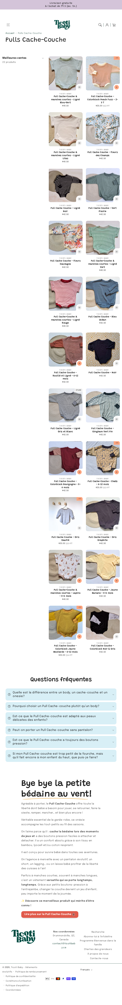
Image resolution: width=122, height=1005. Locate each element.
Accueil (10, 33)
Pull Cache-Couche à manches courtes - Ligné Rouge (65, 320)
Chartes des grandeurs (98, 949)
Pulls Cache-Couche (30, 33)
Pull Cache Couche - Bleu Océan (102, 318)
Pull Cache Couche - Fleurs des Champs (103, 154)
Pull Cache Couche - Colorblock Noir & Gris (102, 647)
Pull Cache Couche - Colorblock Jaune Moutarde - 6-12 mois (65, 649)
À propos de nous (98, 954)
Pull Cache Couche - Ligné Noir (65, 210)
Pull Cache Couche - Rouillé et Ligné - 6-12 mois (65, 376)
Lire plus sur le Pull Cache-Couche (47, 914)
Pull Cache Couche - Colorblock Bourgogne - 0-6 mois (65, 484)
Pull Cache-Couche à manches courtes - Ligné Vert (102, 264)
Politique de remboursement (31, 972)
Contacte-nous (99, 958)
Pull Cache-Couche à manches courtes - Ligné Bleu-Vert (65, 99)
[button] (8, 24)
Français (85, 970)
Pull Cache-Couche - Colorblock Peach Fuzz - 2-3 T (102, 99)
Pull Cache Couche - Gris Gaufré (65, 539)
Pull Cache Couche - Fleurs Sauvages (65, 262)
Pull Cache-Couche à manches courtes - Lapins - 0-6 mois (65, 593)
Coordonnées (13, 990)
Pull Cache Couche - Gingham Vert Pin (102, 430)
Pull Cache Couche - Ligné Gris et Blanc (65, 430)
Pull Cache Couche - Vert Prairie (102, 210)
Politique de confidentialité (21, 976)
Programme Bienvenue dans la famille (98, 943)
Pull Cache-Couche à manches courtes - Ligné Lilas (65, 155)
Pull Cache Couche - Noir (102, 373)
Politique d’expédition (17, 986)
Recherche (98, 932)
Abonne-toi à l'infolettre (98, 937)
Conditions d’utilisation (18, 981)
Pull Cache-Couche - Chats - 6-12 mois (103, 483)
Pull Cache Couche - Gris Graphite (102, 539)
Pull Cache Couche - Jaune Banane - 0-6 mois (103, 591)
